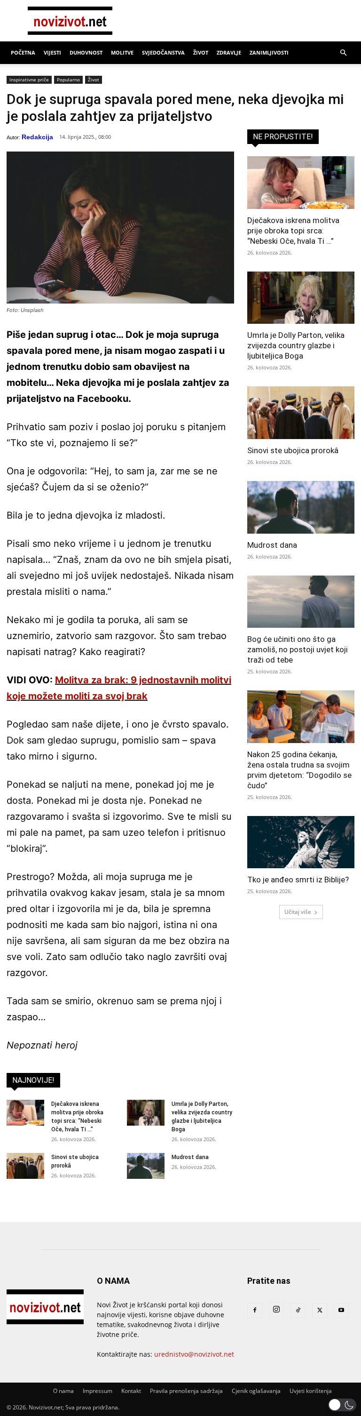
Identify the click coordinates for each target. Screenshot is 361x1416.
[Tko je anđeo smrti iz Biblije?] (300, 842)
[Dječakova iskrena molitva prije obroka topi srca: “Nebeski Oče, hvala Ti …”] (25, 1113)
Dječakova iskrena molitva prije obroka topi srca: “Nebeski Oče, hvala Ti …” (293, 231)
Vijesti (52, 52)
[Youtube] (341, 1310)
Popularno (68, 79)
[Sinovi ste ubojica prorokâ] (25, 1166)
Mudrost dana (190, 1157)
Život (200, 52)
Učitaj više (297, 912)
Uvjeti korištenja (311, 1391)
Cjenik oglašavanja (256, 1391)
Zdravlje (229, 52)
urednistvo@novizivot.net (194, 1354)
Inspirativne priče (29, 79)
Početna (23, 52)
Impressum (97, 1391)
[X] (319, 1310)
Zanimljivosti (269, 52)
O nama (63, 1391)
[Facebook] (254, 1310)
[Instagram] (276, 1309)
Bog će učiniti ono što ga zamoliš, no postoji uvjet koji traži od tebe (297, 649)
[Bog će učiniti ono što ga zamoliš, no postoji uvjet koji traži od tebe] (300, 602)
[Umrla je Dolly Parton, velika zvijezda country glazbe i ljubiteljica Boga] (146, 1113)
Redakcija (37, 137)
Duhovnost (86, 52)
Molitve (122, 52)
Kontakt (131, 1391)
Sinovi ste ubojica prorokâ (292, 450)
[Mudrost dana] (146, 1166)
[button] (343, 52)
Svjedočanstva (163, 52)
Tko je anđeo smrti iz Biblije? (298, 879)
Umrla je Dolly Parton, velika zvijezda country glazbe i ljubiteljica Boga (296, 345)
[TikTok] (298, 1310)
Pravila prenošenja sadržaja (186, 1391)
